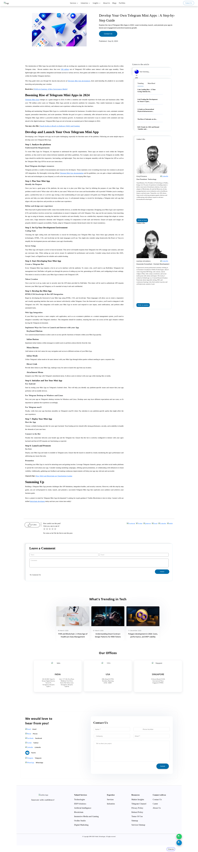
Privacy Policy (137, 808)
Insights (96, 3)
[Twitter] (139, 524)
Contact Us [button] (188, 3)
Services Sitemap (138, 825)
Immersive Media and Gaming (86, 816)
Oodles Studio (80, 821)
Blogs (114, 3)
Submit (162, 766)
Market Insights (137, 799)
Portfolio (122, 3)
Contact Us (108, 34)
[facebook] (131, 524)
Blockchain (78, 812)
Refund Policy (137, 812)
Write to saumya (143, 305)
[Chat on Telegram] (179, 842)
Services (73, 3)
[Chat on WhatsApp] (179, 836)
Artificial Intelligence (82, 808)
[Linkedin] (162, 524)
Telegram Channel (138, 804)
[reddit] (170, 524)
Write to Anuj (142, 220)
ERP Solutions (80, 804)
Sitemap (134, 821)
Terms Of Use (137, 816)
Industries (84, 3)
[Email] (154, 524)
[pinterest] (147, 524)
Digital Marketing (81, 825)
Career (155, 804)
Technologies (79, 799)
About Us (106, 3)
